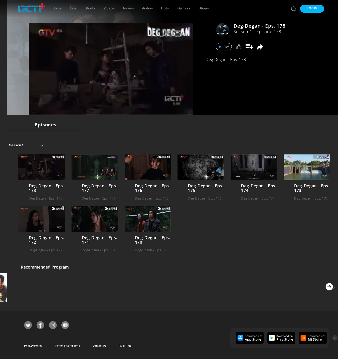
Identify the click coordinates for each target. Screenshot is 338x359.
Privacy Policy (33, 346)
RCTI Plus (125, 346)
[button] (312, 9)
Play (226, 47)
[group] (249, 338)
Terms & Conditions (67, 346)
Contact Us (99, 346)
